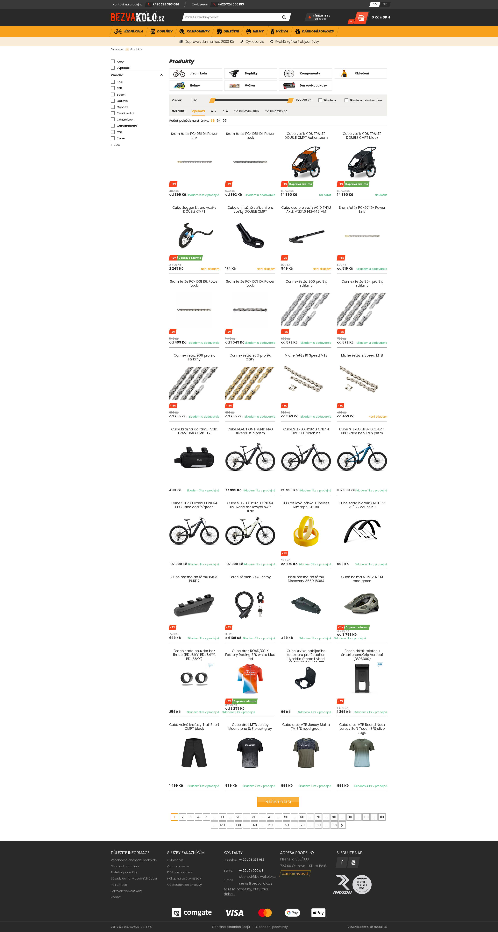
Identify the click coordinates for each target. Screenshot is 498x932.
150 (270, 825)
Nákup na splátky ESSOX (184, 878)
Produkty (136, 49)
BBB (119, 88)
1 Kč (194, 100)
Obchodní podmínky (272, 927)
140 (254, 825)
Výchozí (198, 111)
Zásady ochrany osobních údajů (134, 878)
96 (224, 120)
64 (219, 120)
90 (350, 817)
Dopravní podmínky (125, 866)
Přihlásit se (321, 15)
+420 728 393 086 (166, 4)
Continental (125, 113)
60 (302, 817)
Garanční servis (178, 866)
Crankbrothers (127, 126)
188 (334, 825)
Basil (120, 82)
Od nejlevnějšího (246, 111)
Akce (120, 61)
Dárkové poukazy (179, 872)
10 (222, 817)
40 (270, 817)
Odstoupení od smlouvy (184, 885)
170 (302, 825)
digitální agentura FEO (373, 927)
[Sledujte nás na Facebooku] (342, 862)
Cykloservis (200, 4)
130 (238, 825)
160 (286, 825)
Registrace (320, 18)
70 (318, 817)
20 (238, 817)
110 (382, 817)
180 (318, 825)
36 (213, 120)
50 (286, 817)
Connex (122, 107)
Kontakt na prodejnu (127, 4)
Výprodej (123, 68)
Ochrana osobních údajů (231, 927)
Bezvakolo (117, 49)
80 (334, 817)
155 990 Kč (304, 100)
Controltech (125, 119)
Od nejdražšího (276, 111)
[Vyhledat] (284, 17)
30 (254, 817)
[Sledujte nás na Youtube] (353, 862)
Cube (121, 138)
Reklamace (119, 885)
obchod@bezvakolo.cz (257, 876)
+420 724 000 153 (231, 4)
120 (222, 825)
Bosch (121, 95)
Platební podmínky (124, 872)
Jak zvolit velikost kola (126, 891)
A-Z (214, 111)
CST (120, 132)
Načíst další (278, 802)
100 (366, 817)
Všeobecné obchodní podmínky (134, 860)
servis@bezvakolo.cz (255, 883)
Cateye (122, 101)
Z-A (225, 111)
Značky (116, 897)
